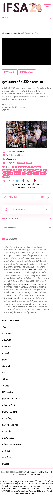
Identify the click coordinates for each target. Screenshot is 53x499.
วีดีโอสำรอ (28, 72)
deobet (37, 270)
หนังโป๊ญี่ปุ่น (7, 340)
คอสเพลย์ (6, 451)
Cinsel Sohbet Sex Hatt (41, 483)
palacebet (6, 265)
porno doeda (21, 245)
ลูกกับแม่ (31, 170)
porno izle (12, 245)
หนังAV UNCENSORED (12, 445)
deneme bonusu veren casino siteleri (36, 279)
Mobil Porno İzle (21, 493)
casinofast (31, 259)
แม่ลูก (29, 173)
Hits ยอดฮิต (7, 392)
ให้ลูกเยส (6, 176)
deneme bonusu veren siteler (22, 285)
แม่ (24, 173)
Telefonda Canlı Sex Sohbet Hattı (34, 486)
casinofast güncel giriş (11, 248)
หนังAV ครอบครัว (9, 438)
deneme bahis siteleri (12, 282)
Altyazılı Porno (17, 185)
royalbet (43, 268)
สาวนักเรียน (7, 431)
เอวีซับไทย (6, 458)
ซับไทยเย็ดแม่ (36, 167)
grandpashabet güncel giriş (13, 256)
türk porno (9, 486)
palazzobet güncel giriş (23, 251)
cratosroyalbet (20, 299)
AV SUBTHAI (7, 347)
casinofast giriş (45, 299)
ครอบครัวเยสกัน (24, 167)
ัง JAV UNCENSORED (8, 481)
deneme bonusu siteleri (36, 290)
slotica (44, 270)
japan (5, 379)
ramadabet (36, 276)
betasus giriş (23, 296)
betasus (33, 296)
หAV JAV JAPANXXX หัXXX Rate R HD (37, 488)
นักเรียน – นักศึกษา (10, 425)
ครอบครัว (16, 33)
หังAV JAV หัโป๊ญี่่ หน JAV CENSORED (19, 483)
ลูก (25, 170)
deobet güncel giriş (40, 265)
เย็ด (45, 170)
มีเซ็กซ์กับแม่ (17, 170)
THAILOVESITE (17, 488)
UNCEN (5, 464)
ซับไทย (29, 163)
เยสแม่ (10, 173)
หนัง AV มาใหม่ (8, 405)
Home (7, 33)
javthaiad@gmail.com (32, 474)
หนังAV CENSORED (10, 321)
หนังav (5, 360)
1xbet (13, 296)
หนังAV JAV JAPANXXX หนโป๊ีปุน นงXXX (30, 481)
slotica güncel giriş (30, 248)
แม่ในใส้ (43, 173)
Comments (11, 159)
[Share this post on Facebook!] (23, 180)
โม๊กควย (5, 386)
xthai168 (31, 188)
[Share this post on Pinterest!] (34, 180)
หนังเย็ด (38, 170)
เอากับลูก (17, 173)
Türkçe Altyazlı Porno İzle (27, 491)
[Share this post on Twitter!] (17, 180)
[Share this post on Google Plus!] (29, 180)
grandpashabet (34, 253)
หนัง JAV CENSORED (11, 399)
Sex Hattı (16, 486)
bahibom (41, 259)
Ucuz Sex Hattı (32, 493)
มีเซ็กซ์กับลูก (7, 170)
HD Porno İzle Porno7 (44, 491)
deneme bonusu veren (29, 268)
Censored (7, 334)
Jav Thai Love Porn (16, 151)
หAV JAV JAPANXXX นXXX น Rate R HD (37, 472)
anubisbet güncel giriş (17, 253)
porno (4, 245)
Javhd (23, 188)
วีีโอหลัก (11, 72)
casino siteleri (29, 282)
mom (14, 167)
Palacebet (21, 259)
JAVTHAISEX (5, 491)
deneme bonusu (42, 285)
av (3, 373)
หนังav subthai (9, 412)
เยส (4, 173)
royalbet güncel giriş (36, 245)
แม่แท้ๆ (36, 173)
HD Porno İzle (30, 185)
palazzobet (6, 270)
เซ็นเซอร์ (6, 366)
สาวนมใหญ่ (7, 418)
